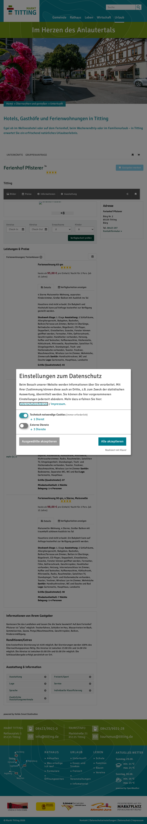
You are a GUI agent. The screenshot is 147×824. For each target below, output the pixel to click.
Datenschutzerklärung (33, 404)
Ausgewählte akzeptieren (39, 441)
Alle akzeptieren (112, 441)
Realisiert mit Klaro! (115, 450)
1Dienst (37, 419)
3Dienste (38, 429)
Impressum (58, 404)
